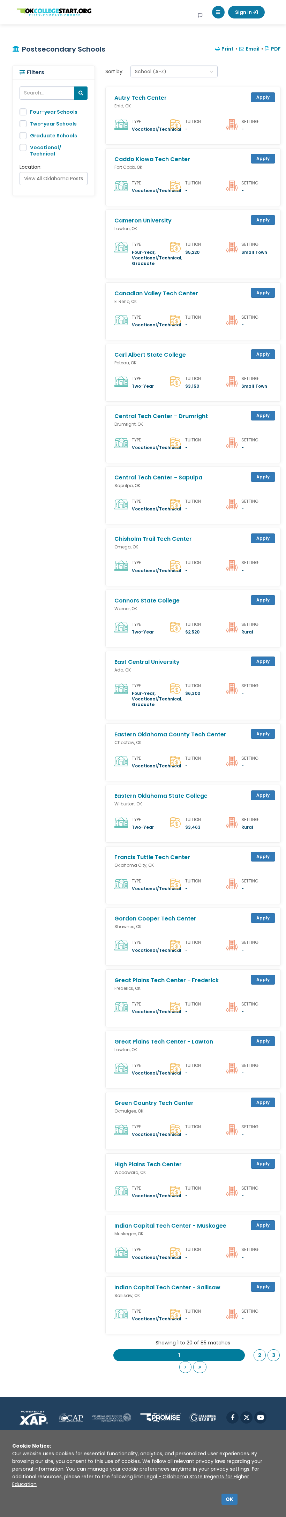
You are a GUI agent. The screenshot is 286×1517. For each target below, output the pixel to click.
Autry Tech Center (140, 98)
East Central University (147, 662)
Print (227, 48)
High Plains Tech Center (148, 1164)
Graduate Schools (53, 135)
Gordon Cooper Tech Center (155, 919)
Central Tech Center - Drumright (161, 416)
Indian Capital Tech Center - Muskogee (170, 1226)
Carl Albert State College (150, 355)
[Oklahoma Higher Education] (111, 1417)
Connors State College (147, 601)
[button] (218, 12)
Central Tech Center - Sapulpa (158, 477)
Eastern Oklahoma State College (161, 796)
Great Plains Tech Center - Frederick (166, 980)
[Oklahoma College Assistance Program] (71, 1417)
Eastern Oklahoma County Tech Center (170, 734)
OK (229, 1499)
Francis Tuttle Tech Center (152, 857)
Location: (31, 167)
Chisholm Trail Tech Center (153, 539)
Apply (263, 97)
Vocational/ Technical (45, 150)
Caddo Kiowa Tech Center (152, 159)
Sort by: (114, 71)
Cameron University (143, 221)
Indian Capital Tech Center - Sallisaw (167, 1287)
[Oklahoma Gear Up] (202, 1417)
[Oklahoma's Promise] (160, 1417)
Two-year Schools (53, 123)
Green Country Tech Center (154, 1103)
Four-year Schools (53, 111)
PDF (276, 48)
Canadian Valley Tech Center (156, 293)
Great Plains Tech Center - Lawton (163, 1042)
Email (252, 48)
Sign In (244, 12)
